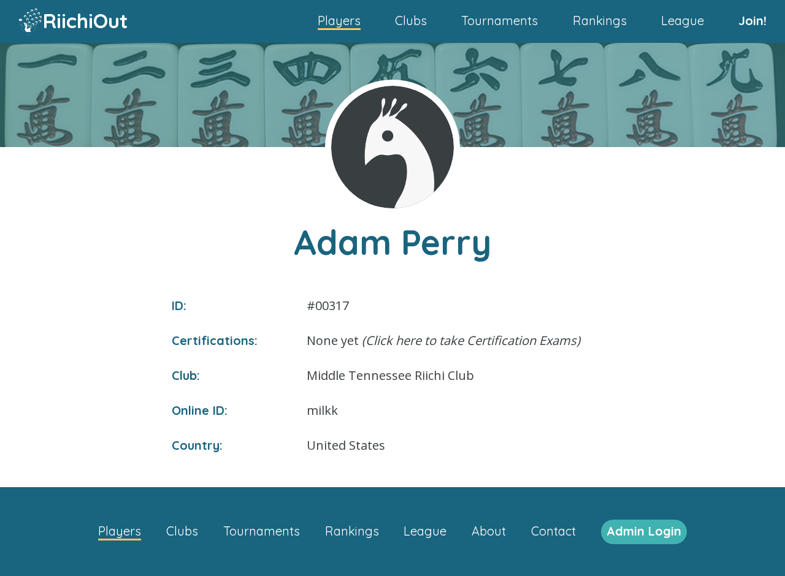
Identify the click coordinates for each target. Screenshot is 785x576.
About (489, 531)
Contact (553, 531)
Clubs (411, 20)
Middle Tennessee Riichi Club (390, 375)
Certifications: (215, 340)
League (682, 20)
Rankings (600, 20)
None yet (443, 340)
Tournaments (499, 20)
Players (339, 20)
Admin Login (644, 531)
